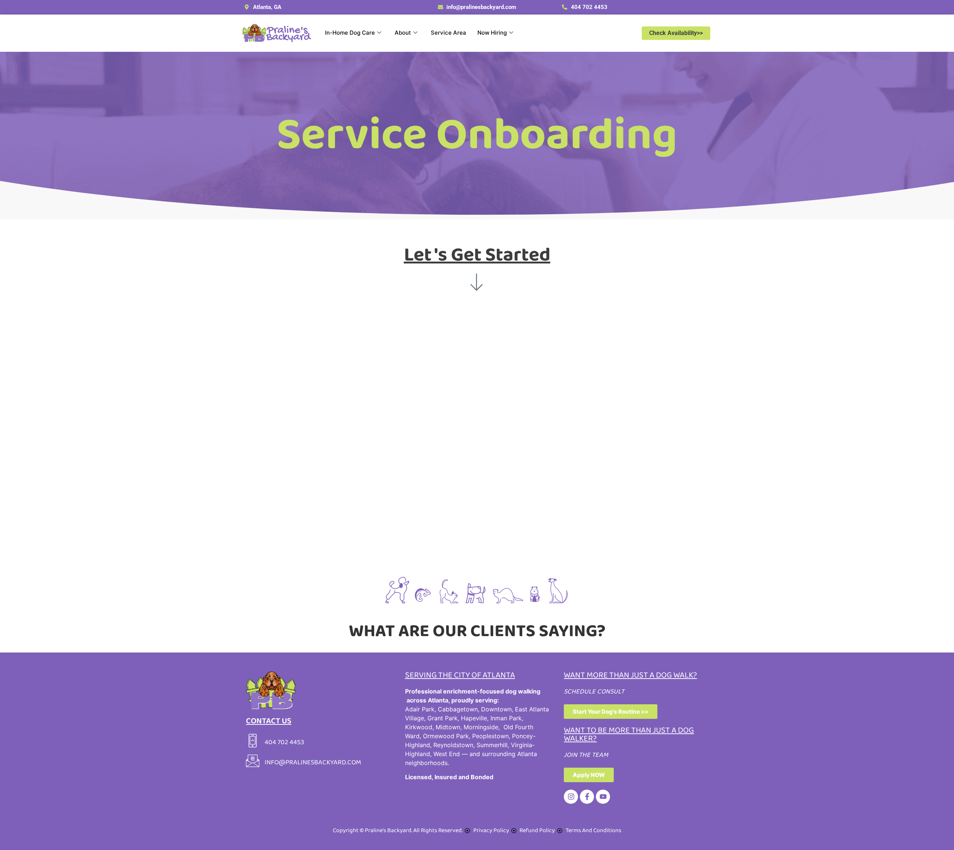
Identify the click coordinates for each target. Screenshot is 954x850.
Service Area (448, 32)
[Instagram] (571, 797)
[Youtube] (603, 797)
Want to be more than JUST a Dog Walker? (629, 734)
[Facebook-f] (587, 797)
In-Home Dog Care (350, 32)
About (403, 32)
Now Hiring (492, 32)
